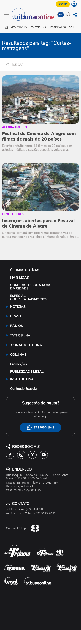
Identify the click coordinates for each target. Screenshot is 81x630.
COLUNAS (18, 354)
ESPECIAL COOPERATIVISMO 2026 (29, 297)
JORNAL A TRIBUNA (26, 345)
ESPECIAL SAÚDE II (62, 27)
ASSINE (62, 4)
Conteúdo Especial (23, 388)
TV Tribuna (38, 27)
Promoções (18, 364)
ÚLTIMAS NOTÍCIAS (25, 270)
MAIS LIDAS (19, 277)
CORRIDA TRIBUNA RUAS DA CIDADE (30, 286)
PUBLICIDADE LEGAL (27, 371)
